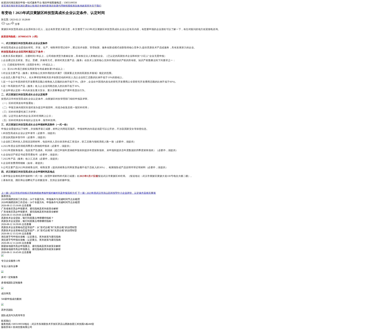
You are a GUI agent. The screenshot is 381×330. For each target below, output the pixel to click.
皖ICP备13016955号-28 (44, 327)
